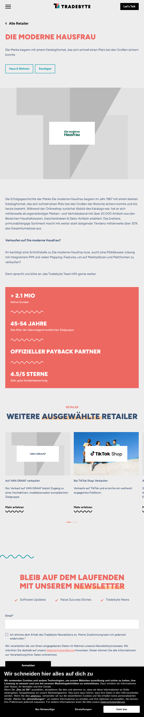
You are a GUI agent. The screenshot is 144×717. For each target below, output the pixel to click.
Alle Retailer (19, 23)
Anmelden (28, 665)
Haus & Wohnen (19, 68)
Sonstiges (45, 68)
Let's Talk (129, 6)
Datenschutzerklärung (60, 650)
